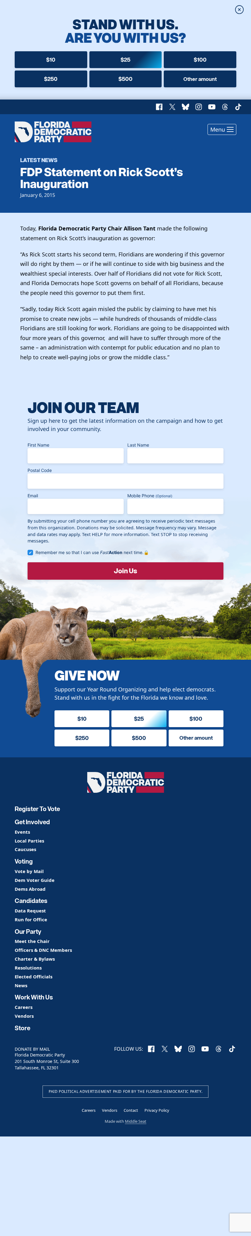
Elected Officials (33, 977)
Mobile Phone (149, 495)
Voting (24, 861)
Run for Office (31, 919)
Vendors (24, 1016)
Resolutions (28, 968)
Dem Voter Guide (34, 880)
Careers (23, 1007)
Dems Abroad (30, 889)
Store (22, 1028)
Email (33, 495)
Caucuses (25, 849)
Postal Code (40, 470)
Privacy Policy (156, 1110)
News (21, 985)
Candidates (31, 901)
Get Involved (32, 822)
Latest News (39, 160)
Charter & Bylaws (35, 959)
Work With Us (34, 997)
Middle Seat (135, 1121)
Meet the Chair (32, 941)
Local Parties (29, 841)
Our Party (28, 932)
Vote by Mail (29, 871)
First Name (38, 445)
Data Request (30, 911)
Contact (131, 1110)
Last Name (138, 445)
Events (22, 832)
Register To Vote (37, 809)
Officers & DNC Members (43, 950)
